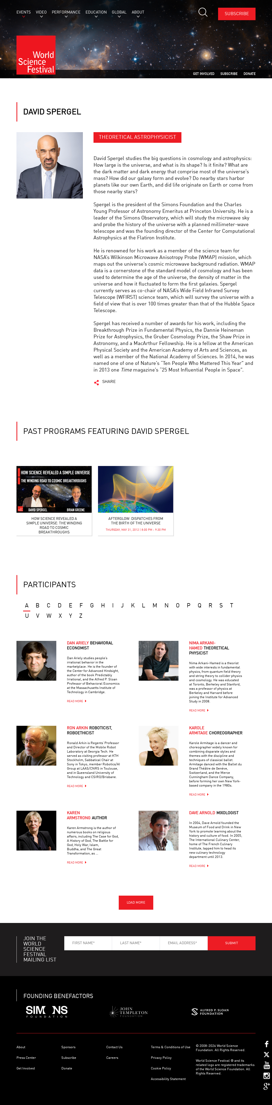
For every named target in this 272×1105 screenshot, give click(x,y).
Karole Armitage (215, 730)
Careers (112, 1058)
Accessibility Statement (168, 1079)
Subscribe (237, 14)
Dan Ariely (90, 645)
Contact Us (114, 1047)
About (20, 1047)
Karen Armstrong (87, 815)
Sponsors (68, 1047)
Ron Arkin (89, 730)
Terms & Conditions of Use (170, 1047)
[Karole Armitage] (165, 752)
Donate (66, 1068)
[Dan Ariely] (43, 667)
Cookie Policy (161, 1068)
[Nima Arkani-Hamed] (165, 667)
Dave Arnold (214, 813)
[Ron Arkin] (43, 752)
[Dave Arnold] (165, 837)
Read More (75, 701)
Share (109, 382)
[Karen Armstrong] (43, 837)
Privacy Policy (161, 1058)
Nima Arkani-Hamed (209, 648)
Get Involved (25, 1068)
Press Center (26, 1058)
